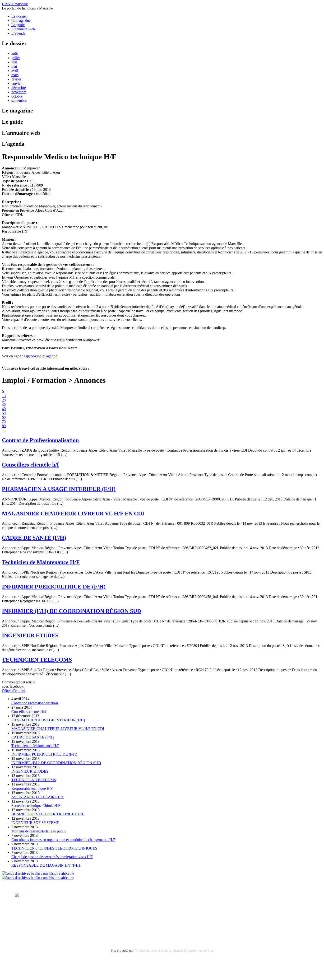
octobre (17, 96)
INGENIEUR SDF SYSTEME (35, 823)
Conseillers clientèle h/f (30, 465)
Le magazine (21, 21)
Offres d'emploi (13, 691)
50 (4, 413)
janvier (16, 83)
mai (14, 66)
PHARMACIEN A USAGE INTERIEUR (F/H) (59, 489)
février (16, 79)
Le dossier (19, 16)
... (4, 430)
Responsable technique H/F (32, 788)
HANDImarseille (15, 4)
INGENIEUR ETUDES (30, 635)
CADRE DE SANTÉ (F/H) (34, 538)
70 (4, 422)
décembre (18, 88)
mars (15, 75)
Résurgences (201, 895)
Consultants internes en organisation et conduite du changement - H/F (63, 840)
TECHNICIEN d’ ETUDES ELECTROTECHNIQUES (54, 848)
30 (4, 404)
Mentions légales (28, 915)
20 (4, 400)
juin (14, 62)
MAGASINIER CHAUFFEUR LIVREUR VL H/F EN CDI (73, 513)
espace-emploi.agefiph (40, 356)
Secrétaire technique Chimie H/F (35, 805)
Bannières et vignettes (62, 915)
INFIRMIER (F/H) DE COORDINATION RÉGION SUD (71, 611)
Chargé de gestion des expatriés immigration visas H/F (52, 857)
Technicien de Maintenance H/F (41, 562)
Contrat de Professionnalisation (40, 440)
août (14, 53)
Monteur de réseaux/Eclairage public (38, 831)
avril (14, 71)
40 (4, 409)
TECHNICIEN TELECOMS (37, 660)
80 (4, 426)
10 (4, 396)
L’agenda (18, 33)
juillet (15, 58)
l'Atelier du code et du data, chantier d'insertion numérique (173, 950)
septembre (19, 100)
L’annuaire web (23, 29)
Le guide (18, 25)
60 (4, 417)
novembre (18, 92)
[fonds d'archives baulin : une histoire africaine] (38, 873)
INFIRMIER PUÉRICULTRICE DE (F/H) (54, 587)
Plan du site (23, 928)
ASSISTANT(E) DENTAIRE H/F (37, 797)
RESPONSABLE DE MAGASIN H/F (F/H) (45, 865)
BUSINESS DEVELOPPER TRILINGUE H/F (47, 814)
